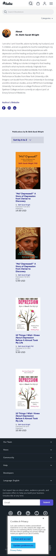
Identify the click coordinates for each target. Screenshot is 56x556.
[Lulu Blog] (45, 513)
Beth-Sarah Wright (24, 205)
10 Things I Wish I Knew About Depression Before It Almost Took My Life (28, 339)
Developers (8, 473)
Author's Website (10, 102)
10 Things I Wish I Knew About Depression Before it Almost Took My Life (28, 417)
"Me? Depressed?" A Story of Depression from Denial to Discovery (26, 197)
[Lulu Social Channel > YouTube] (37, 513)
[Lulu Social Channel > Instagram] (10, 513)
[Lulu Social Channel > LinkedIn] (28, 513)
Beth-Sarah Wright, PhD (25, 346)
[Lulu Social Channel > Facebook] (19, 513)
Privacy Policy (16, 550)
